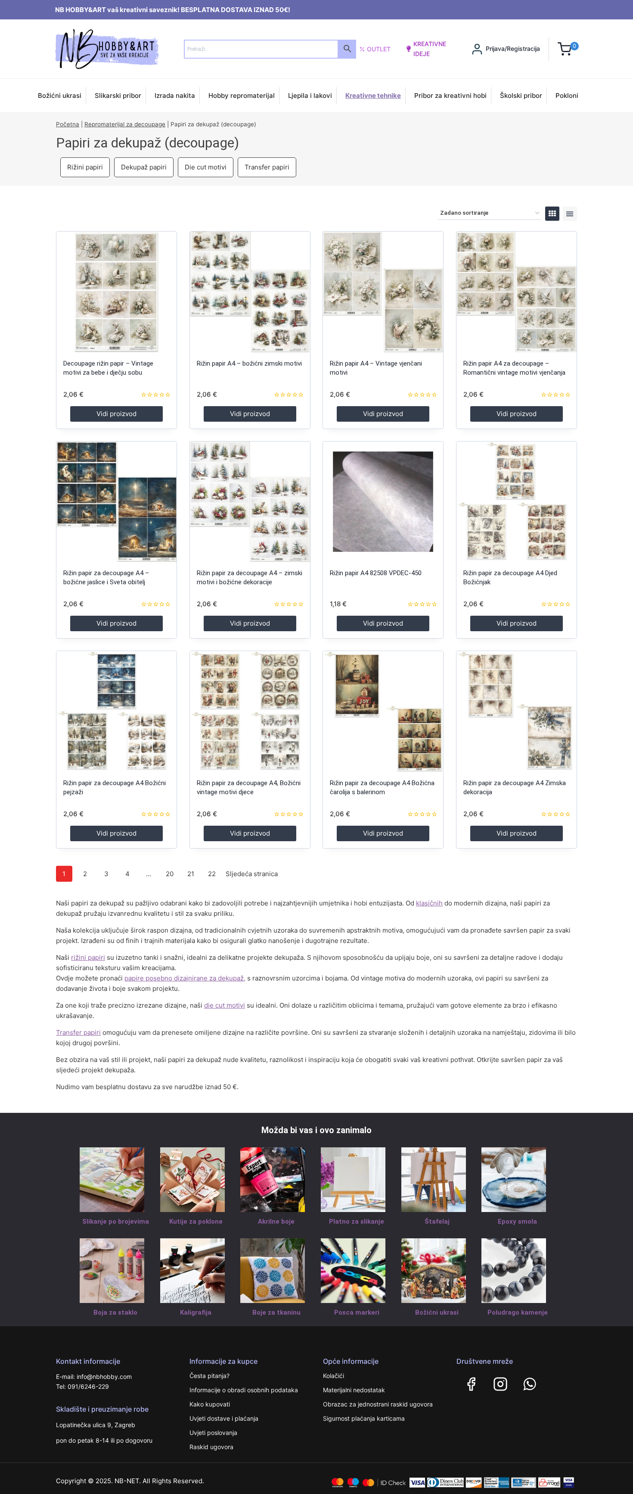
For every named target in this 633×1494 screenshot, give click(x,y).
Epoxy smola (517, 1221)
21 (190, 874)
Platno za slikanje (356, 1221)
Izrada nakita (175, 95)
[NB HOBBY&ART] (107, 48)
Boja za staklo (115, 1312)
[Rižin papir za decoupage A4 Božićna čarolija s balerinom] (383, 711)
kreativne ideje (429, 48)
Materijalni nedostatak (354, 1390)
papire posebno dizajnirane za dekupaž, (184, 978)
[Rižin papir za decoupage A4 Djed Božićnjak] (516, 502)
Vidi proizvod (116, 414)
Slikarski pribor (118, 95)
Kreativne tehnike (373, 95)
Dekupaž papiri (144, 167)
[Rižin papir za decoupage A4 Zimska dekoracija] (516, 711)
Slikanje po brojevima (115, 1221)
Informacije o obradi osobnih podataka (243, 1390)
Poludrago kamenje (517, 1312)
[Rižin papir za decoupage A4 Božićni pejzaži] (116, 711)
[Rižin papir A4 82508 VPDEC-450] (383, 502)
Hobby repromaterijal (241, 95)
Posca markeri (356, 1312)
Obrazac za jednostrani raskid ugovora (378, 1404)
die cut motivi (224, 1005)
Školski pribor (521, 95)
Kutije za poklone (196, 1221)
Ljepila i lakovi (310, 95)
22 (212, 874)
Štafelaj (437, 1221)
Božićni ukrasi (59, 95)
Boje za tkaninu (276, 1312)
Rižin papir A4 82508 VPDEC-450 (376, 573)
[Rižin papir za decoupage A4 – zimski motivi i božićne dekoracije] (250, 502)
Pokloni (566, 95)
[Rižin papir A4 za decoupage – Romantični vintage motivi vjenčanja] (516, 292)
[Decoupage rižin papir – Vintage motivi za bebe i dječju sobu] (116, 292)
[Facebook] (471, 1384)
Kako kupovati (209, 1404)
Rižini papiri (85, 167)
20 (170, 874)
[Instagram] (500, 1384)
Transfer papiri (267, 167)
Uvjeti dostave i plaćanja (223, 1418)
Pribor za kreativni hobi (450, 95)
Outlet (379, 49)
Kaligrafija (195, 1312)
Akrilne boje (276, 1221)
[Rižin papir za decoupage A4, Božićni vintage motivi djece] (250, 711)
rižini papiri (88, 957)
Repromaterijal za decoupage (124, 124)
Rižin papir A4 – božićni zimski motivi (249, 363)
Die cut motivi (206, 167)
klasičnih (429, 903)
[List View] (570, 214)
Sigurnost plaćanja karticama (364, 1418)
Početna (67, 124)
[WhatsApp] (529, 1384)
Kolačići (333, 1375)
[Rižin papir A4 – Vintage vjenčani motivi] (383, 292)
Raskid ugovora (211, 1446)
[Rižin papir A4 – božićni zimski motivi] (250, 292)
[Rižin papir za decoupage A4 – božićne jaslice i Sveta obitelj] (116, 502)
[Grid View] (552, 214)
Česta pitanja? (209, 1375)
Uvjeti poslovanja (213, 1432)
